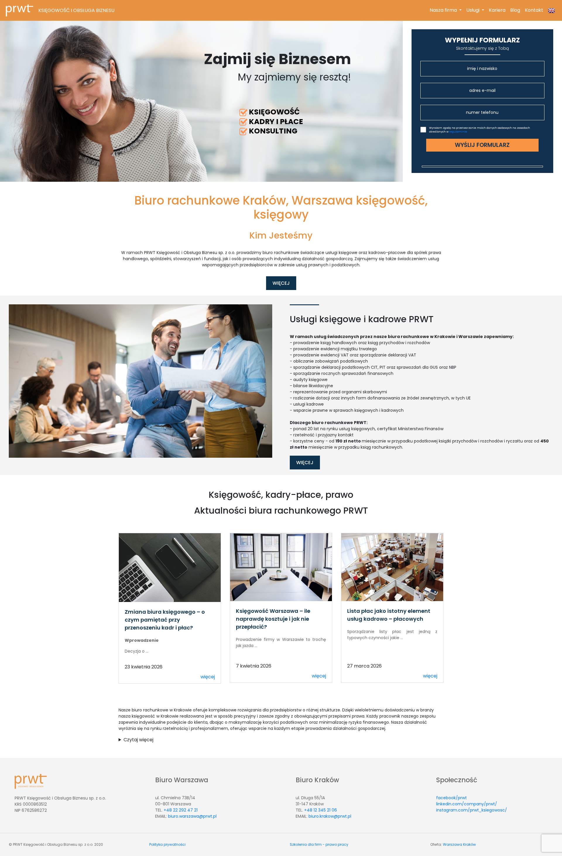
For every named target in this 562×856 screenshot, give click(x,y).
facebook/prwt (451, 798)
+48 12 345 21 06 (320, 810)
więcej (208, 676)
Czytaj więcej (138, 739)
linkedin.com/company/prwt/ (466, 804)
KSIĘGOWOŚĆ (274, 112)
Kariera (497, 10)
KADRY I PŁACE (276, 121)
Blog (515, 10)
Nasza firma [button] (447, 9)
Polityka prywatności (167, 844)
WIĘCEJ (281, 283)
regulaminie (458, 131)
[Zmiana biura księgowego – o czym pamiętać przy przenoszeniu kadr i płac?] (170, 567)
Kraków (469, 844)
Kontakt (534, 10)
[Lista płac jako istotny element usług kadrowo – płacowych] (392, 566)
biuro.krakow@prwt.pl (330, 816)
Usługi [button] (473, 10)
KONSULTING (273, 131)
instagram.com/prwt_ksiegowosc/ (471, 810)
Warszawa (452, 844)
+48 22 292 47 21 (181, 810)
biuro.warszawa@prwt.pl (192, 816)
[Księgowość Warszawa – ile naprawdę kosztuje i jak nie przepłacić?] (281, 566)
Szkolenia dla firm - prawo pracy (319, 844)
